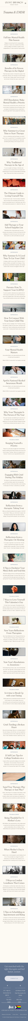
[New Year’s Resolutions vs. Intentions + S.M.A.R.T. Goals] (14, 652)
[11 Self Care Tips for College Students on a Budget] (14, 745)
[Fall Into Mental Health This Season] (14, 27)
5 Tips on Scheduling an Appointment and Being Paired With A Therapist (14, 915)
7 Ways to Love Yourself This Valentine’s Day (14, 601)
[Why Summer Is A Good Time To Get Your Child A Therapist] (14, 245)
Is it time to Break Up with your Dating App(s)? (14, 695)
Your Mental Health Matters (14, 351)
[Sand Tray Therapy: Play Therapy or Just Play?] (14, 777)
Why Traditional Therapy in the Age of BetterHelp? (14, 165)
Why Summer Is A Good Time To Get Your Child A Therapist (14, 258)
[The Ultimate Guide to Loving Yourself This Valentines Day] (14, 183)
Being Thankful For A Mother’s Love (14, 819)
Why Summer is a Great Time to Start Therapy (14, 132)
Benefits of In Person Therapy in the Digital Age (14, 71)
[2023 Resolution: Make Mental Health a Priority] (14, 90)
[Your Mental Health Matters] (14, 339)
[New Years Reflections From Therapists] (14, 620)
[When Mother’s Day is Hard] (14, 839)
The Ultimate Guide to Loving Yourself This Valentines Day (14, 196)
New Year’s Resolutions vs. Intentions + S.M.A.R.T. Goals (14, 665)
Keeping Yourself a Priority (14, 444)
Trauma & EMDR (14, 439)
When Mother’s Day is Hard (14, 850)
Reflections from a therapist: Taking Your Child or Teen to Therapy (14, 508)
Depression (14, 34)
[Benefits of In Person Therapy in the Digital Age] (14, 58)
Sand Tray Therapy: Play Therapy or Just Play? (14, 788)
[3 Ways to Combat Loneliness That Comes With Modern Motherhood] (14, 870)
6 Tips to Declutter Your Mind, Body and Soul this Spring (14, 571)
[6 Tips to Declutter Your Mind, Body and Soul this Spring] (14, 558)
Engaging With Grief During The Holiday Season (14, 477)
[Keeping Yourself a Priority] (14, 433)
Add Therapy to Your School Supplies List (14, 226)
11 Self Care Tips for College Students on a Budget (14, 758)
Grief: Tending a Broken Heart (14, 726)
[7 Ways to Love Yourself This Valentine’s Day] (14, 589)
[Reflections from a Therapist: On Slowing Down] (14, 527)
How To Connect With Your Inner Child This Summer (14, 321)
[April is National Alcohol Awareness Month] (14, 370)
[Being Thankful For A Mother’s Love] (14, 807)
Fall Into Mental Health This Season (14, 38)
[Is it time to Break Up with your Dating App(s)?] (14, 683)
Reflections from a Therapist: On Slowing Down (14, 540)
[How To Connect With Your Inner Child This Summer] (14, 308)
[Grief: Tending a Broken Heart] (14, 714)
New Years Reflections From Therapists (14, 631)
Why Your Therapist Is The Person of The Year (14, 413)
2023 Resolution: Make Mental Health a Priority (14, 101)
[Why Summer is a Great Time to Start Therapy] (14, 120)
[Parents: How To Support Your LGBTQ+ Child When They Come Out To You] (14, 277)
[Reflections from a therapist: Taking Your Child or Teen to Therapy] (14, 495)
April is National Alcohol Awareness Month (14, 382)
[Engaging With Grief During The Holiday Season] (14, 464)
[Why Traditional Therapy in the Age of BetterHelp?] (14, 152)
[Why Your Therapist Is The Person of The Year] (14, 402)
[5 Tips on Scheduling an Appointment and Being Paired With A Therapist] (14, 902)
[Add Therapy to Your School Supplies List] (14, 214)
